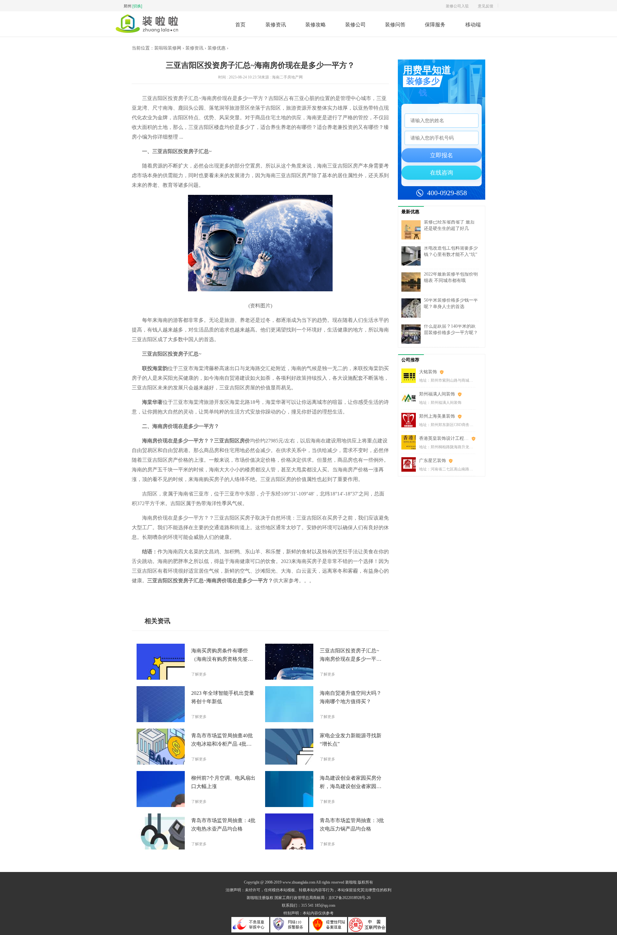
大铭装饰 (428, 371)
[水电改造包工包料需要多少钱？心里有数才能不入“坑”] (412, 256)
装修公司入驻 (457, 5)
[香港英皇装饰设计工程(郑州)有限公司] (410, 442)
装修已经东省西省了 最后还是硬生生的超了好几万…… (449, 228)
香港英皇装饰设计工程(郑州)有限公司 (447, 438)
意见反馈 (485, 5)
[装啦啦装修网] (147, 31)
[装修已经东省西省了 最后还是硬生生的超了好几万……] (412, 230)
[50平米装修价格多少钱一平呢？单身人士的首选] (412, 308)
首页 (240, 24)
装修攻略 (315, 24)
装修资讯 (275, 24)
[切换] (137, 5)
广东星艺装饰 (432, 460)
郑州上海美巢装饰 (437, 416)
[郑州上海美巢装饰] (410, 420)
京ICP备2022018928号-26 (349, 897)
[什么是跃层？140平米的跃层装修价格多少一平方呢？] (412, 334)
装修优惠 (217, 48)
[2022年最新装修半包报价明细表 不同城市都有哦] (412, 282)
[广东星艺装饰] (410, 464)
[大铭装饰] (410, 375)
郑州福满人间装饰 (437, 394)
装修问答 (395, 24)
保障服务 (435, 24)
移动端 (473, 24)
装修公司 (355, 24)
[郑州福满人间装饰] (410, 398)
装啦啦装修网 (167, 48)
